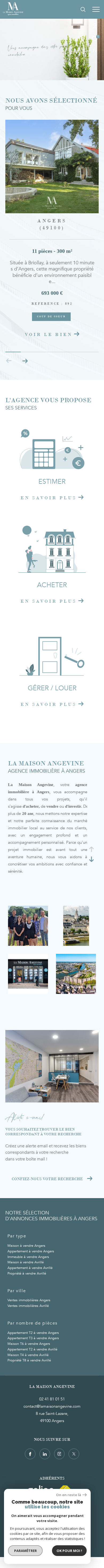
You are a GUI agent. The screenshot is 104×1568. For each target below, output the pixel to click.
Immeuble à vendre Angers (28, 1257)
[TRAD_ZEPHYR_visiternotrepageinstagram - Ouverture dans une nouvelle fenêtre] (59, 1454)
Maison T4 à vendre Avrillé (28, 1355)
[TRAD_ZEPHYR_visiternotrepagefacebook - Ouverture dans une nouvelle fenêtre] (30, 1454)
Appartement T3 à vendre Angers (33, 1338)
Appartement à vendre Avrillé (30, 1267)
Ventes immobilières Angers (28, 1300)
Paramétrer (25, 1550)
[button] (25, 361)
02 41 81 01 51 (52, 1399)
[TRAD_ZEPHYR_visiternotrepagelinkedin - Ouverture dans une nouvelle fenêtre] (44, 1454)
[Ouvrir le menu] (96, 9)
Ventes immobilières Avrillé (28, 1305)
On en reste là (68, 1495)
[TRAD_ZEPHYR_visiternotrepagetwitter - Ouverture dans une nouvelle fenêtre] (74, 1454)
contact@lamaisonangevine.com (52, 1406)
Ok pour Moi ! (69, 1550)
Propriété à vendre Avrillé (26, 1273)
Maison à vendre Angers (26, 1245)
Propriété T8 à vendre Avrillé (29, 1360)
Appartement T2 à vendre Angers (33, 1332)
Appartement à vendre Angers (30, 1251)
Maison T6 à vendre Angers (28, 1343)
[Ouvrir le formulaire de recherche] (83, 9)
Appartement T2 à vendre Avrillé (32, 1349)
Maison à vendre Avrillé (25, 1262)
